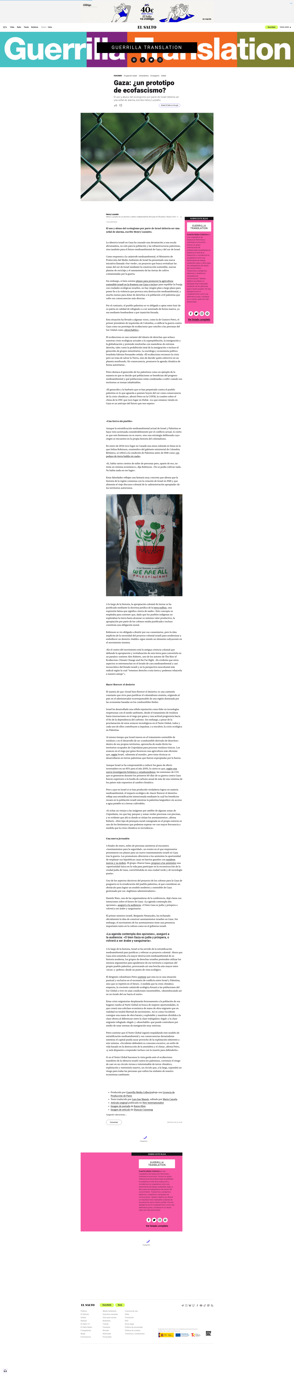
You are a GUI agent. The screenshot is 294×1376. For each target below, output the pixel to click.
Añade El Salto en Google (169, 105)
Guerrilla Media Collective (139, 1092)
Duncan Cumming (143, 1109)
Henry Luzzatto (112, 214)
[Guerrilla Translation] (134, 59)
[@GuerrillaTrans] (151, 59)
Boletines (34, 27)
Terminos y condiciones (135, 1333)
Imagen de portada (120, 1106)
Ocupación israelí (130, 76)
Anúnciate (107, 1333)
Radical (84, 1320)
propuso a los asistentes (163, 863)
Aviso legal (129, 1324)
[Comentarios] (121, 105)
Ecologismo (155, 76)
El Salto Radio (86, 1327)
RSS (126, 1320)
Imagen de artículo (120, 1109)
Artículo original (119, 1102)
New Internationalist (153, 1102)
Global (163, 76)
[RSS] (212, 1305)
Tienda (26, 27)
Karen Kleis (140, 1106)
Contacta (106, 1327)
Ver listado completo (199, 319)
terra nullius (160, 607)
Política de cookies (132, 1330)
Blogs (83, 1333)
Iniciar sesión (284, 27)
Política (84, 1311)
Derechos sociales (110, 1314)
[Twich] (193, 1305)
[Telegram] (182, 1305)
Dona (120, 1305)
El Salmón (85, 1314)
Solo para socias (109, 1317)
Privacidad (107, 1337)
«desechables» (131, 330)
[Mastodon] (208, 1305)
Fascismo (118, 76)
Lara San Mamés (140, 1099)
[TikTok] (204, 1305)
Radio (19, 27)
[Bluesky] (190, 1305)
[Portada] (147, 27)
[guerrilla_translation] (160, 59)
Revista (106, 1330)
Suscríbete (271, 27)
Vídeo (12, 27)
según (114, 754)
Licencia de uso (131, 1311)
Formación (129, 1317)
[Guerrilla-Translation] (142, 59)
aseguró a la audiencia (129, 905)
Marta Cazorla (170, 1099)
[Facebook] (197, 1305)
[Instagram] (186, 1305)
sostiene (142, 976)
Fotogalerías (86, 1330)
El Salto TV (85, 1324)
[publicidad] (147, 12)
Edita (127, 1314)
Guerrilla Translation (147, 47)
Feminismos (86, 1337)
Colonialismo (144, 76)
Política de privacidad (134, 1327)
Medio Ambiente (109, 1311)
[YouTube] (201, 1305)
